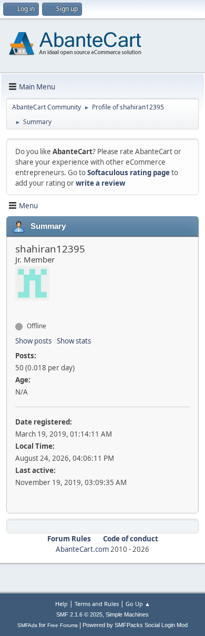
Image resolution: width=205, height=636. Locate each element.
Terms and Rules (97, 604)
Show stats (74, 341)
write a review (100, 183)
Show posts (33, 341)
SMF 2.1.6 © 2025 (79, 614)
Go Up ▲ (138, 604)
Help (61, 604)
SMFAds (27, 625)
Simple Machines (127, 614)
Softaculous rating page (128, 172)
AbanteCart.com (82, 549)
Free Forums (62, 625)
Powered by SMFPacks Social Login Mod (135, 625)
